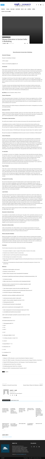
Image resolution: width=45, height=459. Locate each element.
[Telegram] (22, 48)
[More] (27, 48)
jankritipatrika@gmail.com (21, 454)
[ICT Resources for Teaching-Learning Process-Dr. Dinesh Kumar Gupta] (5, 405)
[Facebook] (36, 5)
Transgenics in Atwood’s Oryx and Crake (9, 385)
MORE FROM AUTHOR (15, 400)
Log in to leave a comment (7, 436)
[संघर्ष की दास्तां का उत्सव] (39, 420)
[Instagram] (13, 395)
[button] (43, 4)
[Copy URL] (25, 48)
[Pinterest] (15, 48)
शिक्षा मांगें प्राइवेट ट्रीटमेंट (22, 423)
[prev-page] (3, 430)
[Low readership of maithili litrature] (30, 420)
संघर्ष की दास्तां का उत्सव (39, 423)
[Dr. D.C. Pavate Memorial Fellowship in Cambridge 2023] (14, 420)
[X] (38, 5)
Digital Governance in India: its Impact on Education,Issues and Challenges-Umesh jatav (5, 425)
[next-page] (4, 430)
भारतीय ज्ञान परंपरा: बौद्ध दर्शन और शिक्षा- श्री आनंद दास (30, 409)
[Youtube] (40, 5)
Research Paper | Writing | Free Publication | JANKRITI (33, 385)
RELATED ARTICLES (6, 400)
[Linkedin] (20, 48)
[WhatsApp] (17, 48)
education (6, 371)
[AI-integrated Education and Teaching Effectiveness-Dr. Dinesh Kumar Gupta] (14, 405)
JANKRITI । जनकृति (5, 43)
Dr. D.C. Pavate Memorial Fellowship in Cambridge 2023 (14, 424)
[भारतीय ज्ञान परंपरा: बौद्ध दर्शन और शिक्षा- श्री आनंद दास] (30, 405)
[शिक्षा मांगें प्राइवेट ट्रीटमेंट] (22, 420)
